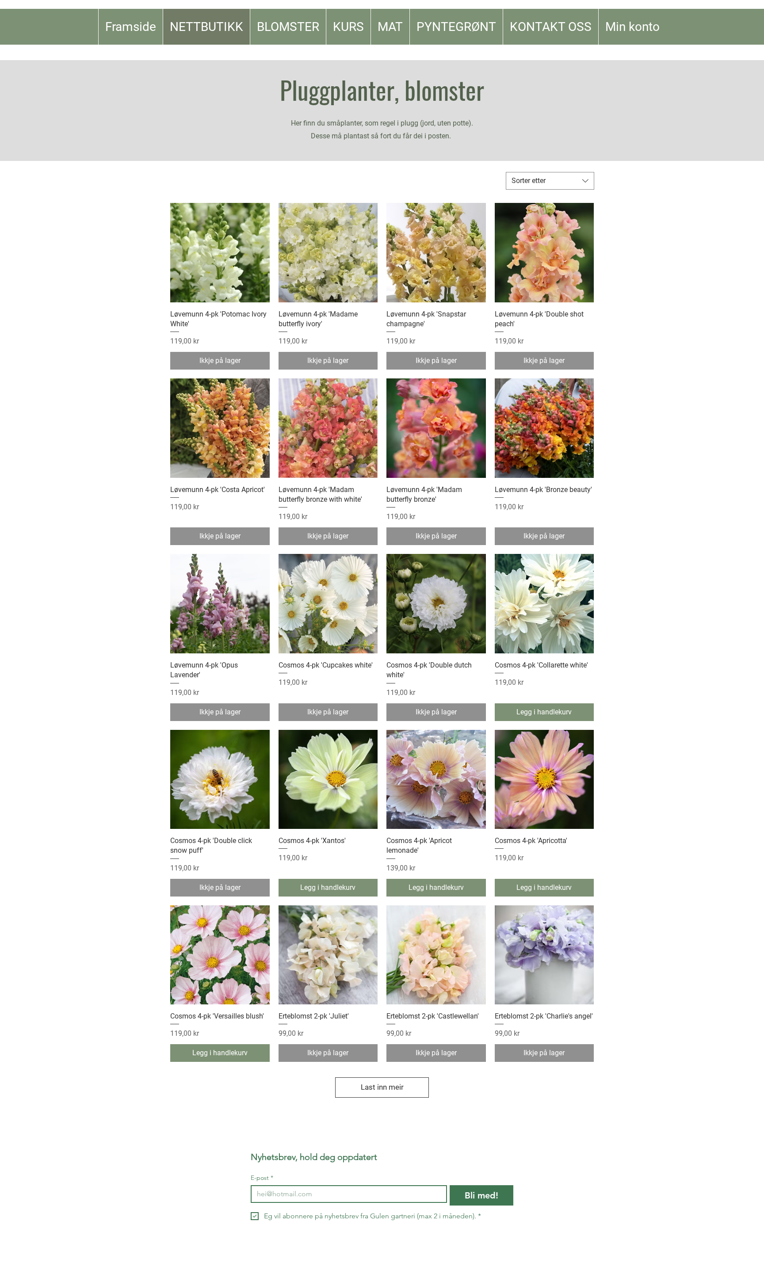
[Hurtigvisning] (220, 252)
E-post (262, 1178)
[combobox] (550, 181)
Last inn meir (382, 1087)
